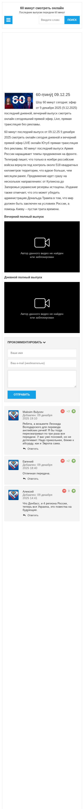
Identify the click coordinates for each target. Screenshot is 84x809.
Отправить (22, 394)
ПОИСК (72, 19)
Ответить (33, 448)
